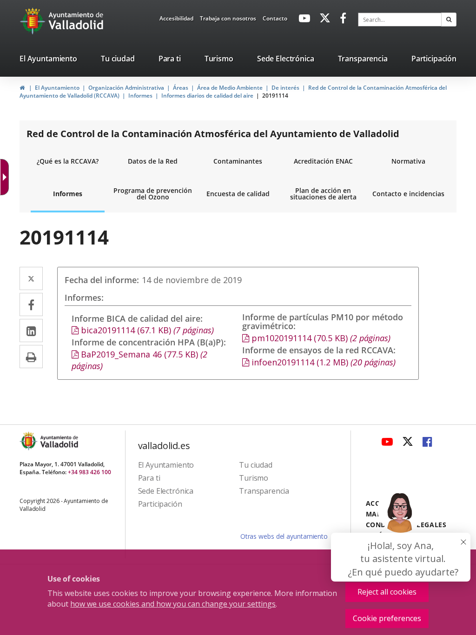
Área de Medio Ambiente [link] (230, 88)
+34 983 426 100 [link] (89, 472)
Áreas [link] (180, 88)
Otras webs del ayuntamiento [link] (284, 536)
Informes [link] (140, 95)
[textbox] (400, 19)
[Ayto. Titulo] (58, 440)
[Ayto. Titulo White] (76, 21)
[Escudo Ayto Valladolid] (29, 440)
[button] (448, 19)
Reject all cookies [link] (386, 592)
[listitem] (48, 60)
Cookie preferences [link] (387, 618)
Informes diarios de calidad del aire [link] (207, 95)
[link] (6, 177)
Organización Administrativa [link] (126, 88)
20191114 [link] (275, 95)
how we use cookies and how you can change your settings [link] (173, 604)
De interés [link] (285, 88)
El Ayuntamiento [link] (57, 88)
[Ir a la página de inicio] (34, 21)
